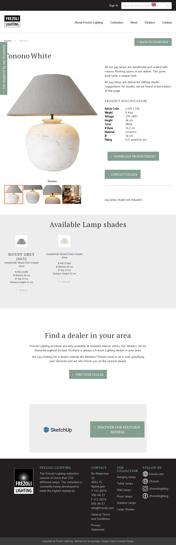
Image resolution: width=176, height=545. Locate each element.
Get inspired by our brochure (3, 66)
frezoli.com (155, 474)
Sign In (113, 5)
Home (7, 40)
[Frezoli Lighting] (22, 21)
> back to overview (153, 42)
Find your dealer (89, 374)
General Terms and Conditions (100, 516)
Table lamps (125, 483)
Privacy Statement (97, 527)
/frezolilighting (155, 488)
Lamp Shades (125, 509)
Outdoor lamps (126, 503)
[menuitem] (89, 22)
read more (23, 290)
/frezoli (154, 481)
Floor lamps (124, 496)
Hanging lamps (126, 477)
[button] (156, 4)
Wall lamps (124, 490)
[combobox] (146, 5)
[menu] (123, 22)
